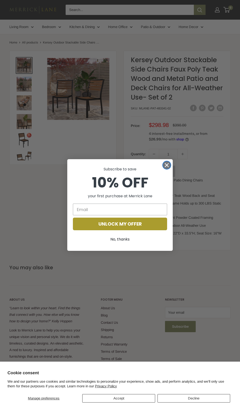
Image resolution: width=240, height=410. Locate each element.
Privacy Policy (106, 386)
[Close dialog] (167, 165)
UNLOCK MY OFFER (120, 224)
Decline (193, 398)
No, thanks (120, 239)
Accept (118, 398)
